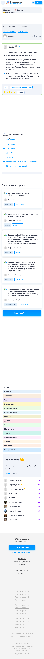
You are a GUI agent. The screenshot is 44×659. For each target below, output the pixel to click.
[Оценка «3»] (9, 92)
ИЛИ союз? (10, 140)
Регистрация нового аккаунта (22, 552)
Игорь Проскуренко (16, 489)
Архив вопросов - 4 (22, 600)
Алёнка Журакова (15, 502)
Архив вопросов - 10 (22, 621)
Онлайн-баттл (22, 573)
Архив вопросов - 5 (22, 605)
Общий (14, 473)
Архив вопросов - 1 (22, 591)
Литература (8, 204)
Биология (7, 416)
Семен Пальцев (15, 506)
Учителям (22, 582)
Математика (9, 429)
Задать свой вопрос (22, 313)
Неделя (8, 473)
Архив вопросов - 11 (22, 624)
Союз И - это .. (11, 148)
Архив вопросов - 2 (22, 594)
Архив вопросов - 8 (22, 613)
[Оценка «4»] (12, 92)
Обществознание (10, 304)
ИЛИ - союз (10, 144)
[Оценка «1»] (5, 92)
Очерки (22, 565)
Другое (7, 421)
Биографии (22, 558)
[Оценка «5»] (14, 92)
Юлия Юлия (13, 493)
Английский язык (10, 437)
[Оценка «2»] (7, 92)
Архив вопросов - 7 (22, 611)
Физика (7, 433)
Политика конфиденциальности (22, 636)
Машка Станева (15, 511)
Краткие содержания (22, 562)
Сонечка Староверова (17, 515)
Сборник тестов (22, 570)
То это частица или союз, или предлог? (21, 162)
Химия (6, 425)
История (7, 225)
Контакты (22, 579)
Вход (38, 2)
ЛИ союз (9, 157)
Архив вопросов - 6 (22, 608)
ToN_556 (12, 498)
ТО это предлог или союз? (16, 166)
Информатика (9, 450)
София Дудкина (14, 485)
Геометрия (8, 445)
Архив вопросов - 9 (22, 618)
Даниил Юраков (15, 480)
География (8, 400)
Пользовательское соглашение (22, 633)
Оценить (21, 92)
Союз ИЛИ (10, 153)
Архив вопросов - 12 (22, 627)
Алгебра (7, 441)
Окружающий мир (11, 412)
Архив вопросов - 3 (22, 597)
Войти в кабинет (22, 547)
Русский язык (22, 31)
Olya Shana (13, 520)
